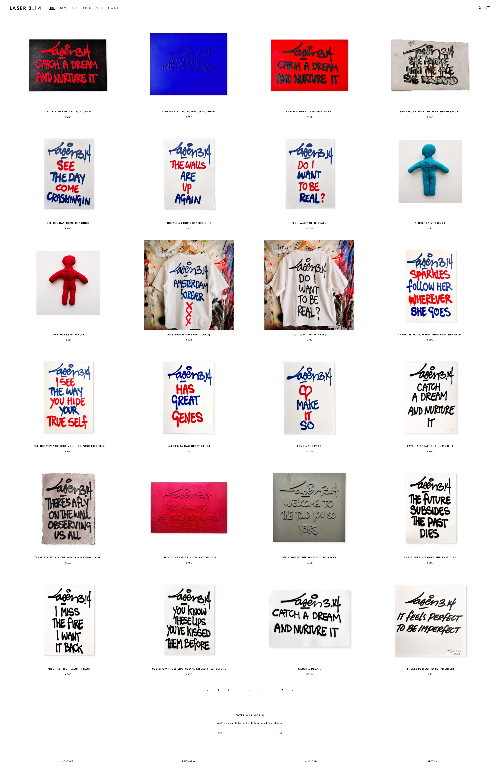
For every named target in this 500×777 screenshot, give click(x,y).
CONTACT (67, 761)
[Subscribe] (281, 733)
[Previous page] (208, 690)
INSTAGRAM (189, 761)
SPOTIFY (432, 761)
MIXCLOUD (311, 761)
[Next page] (292, 690)
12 (281, 690)
